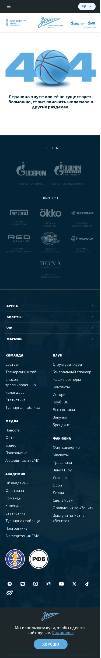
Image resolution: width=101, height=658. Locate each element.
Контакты (61, 387)
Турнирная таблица (22, 407)
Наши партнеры (67, 379)
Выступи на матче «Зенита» (69, 518)
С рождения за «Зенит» (73, 507)
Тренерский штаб (20, 371)
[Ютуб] (61, 584)
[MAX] (35, 584)
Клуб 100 (60, 402)
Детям (58, 492)
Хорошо (50, 644)
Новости (12, 430)
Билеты (14, 317)
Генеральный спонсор (72, 371)
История (60, 394)
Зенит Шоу (62, 470)
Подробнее (63, 632)
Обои (57, 485)
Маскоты (61, 455)
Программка (16, 452)
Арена (12, 306)
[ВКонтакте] (22, 584)
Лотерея (60, 477)
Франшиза (14, 490)
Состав (11, 364)
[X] (74, 584)
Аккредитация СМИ (22, 460)
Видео (10, 445)
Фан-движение (66, 447)
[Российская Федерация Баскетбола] (38, 559)
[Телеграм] (9, 584)
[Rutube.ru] (48, 584)
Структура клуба (67, 364)
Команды (13, 498)
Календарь (15, 392)
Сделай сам (63, 500)
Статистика (15, 399)
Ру (83, 6)
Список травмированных (20, 382)
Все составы (64, 409)
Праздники (62, 462)
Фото (10, 437)
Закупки (60, 417)
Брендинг (61, 424)
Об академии (17, 483)
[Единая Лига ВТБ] (15, 559)
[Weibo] (9, 592)
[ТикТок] (87, 584)
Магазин (14, 339)
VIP (9, 328)
